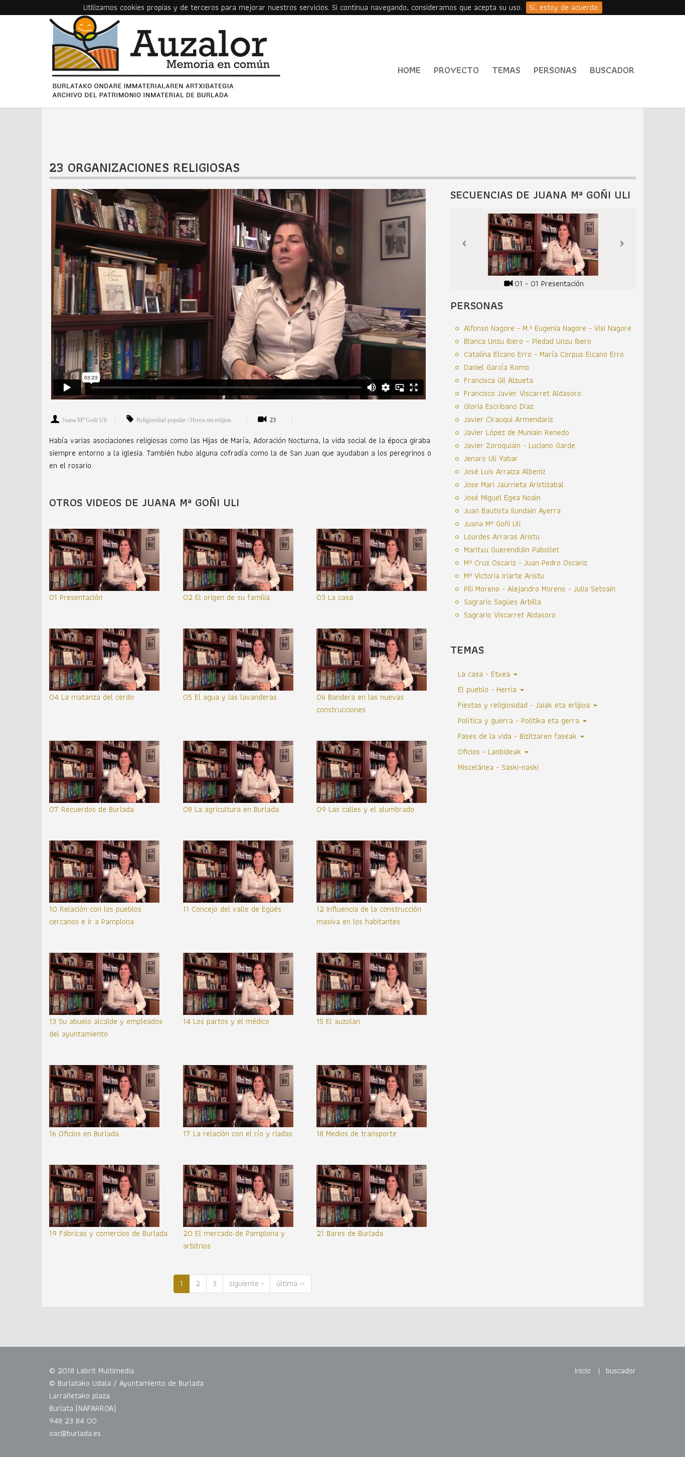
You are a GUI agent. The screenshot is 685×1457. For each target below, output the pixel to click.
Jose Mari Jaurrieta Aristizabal (514, 484)
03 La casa (334, 597)
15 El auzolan (338, 1021)
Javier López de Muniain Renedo (516, 432)
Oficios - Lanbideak (491, 751)
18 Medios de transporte (356, 1133)
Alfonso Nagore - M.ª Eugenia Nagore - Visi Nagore (547, 328)
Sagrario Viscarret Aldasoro (510, 614)
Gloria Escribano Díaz (499, 406)
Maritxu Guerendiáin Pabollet (511, 549)
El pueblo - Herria (488, 689)
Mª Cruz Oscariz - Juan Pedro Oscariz (525, 562)
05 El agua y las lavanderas (230, 697)
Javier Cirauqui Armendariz (508, 419)
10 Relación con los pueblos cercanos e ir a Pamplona (95, 915)
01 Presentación (75, 597)
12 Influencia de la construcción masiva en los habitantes (368, 915)
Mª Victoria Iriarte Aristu (504, 575)
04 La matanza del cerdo (91, 697)
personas (555, 70)
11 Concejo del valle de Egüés (232, 909)
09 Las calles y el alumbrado (365, 809)
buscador (621, 1370)
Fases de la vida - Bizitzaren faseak (518, 736)
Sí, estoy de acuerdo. (564, 8)
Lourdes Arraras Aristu (502, 536)
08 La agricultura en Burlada (231, 809)
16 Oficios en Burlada (84, 1133)
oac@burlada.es (75, 1433)
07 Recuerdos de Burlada (91, 809)
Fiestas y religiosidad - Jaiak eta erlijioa (525, 705)
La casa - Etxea (485, 674)
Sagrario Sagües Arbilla (502, 601)
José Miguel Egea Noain (502, 497)
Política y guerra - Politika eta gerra (520, 720)
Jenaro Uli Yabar (491, 458)
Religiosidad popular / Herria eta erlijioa (183, 420)
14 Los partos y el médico (226, 1021)
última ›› (290, 1283)
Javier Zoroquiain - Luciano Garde (519, 445)
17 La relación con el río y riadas (237, 1133)
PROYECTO (456, 70)
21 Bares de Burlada (349, 1233)
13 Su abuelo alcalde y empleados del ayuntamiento (105, 1027)
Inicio (583, 1370)
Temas (506, 70)
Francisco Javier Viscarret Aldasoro (522, 393)
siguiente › (246, 1283)
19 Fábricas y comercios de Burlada (108, 1233)
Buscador (612, 70)
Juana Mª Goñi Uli (84, 420)
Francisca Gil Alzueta (498, 380)
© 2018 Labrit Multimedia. (92, 1370)
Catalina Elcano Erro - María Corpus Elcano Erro (544, 354)
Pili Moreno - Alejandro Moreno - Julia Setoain (539, 588)
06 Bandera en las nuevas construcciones (360, 703)
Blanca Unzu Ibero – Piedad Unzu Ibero (527, 341)
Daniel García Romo (496, 367)
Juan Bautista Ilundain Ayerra (512, 510)
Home (409, 70)
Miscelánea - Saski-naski (498, 767)
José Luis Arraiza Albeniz (505, 471)
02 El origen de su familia (226, 597)
